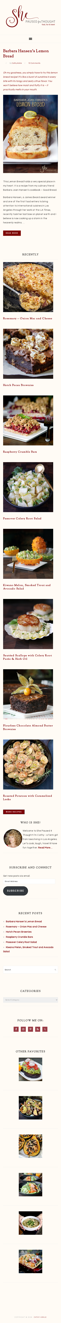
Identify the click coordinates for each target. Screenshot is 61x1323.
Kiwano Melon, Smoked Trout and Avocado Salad (27, 587)
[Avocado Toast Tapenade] (30, 1070)
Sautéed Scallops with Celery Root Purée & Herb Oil (27, 657)
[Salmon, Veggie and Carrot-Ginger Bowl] (30, 1185)
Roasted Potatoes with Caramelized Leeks (27, 797)
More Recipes (14, 812)
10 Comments (34, 63)
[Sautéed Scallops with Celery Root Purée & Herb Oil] (30, 624)
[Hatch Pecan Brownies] (30, 354)
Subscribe (15, 890)
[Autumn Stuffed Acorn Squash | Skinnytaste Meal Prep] (30, 1146)
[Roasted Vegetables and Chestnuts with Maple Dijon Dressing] (30, 1108)
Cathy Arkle (40, 1317)
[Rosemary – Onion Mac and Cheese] (30, 287)
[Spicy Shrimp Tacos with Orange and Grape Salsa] (30, 1262)
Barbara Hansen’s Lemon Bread (26, 53)
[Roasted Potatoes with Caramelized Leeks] (30, 765)
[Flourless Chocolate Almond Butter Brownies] (30, 695)
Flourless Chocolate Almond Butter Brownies (28, 727)
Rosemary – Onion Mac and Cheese (27, 318)
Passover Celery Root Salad (22, 519)
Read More (12, 233)
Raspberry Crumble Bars (20, 452)
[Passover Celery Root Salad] (30, 488)
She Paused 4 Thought (30, 16)
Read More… (45, 847)
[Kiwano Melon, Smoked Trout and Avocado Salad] (30, 554)
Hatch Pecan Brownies (18, 385)
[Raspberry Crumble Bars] (30, 421)
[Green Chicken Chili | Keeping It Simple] (30, 1223)
